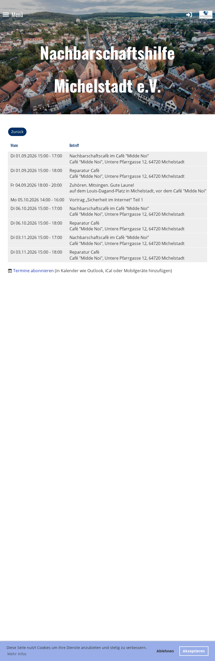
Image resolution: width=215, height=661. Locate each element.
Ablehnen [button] (165, 650)
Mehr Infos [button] (16, 653)
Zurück (17, 131)
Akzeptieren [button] (194, 650)
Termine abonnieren (33, 270)
